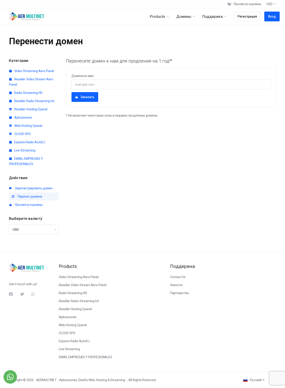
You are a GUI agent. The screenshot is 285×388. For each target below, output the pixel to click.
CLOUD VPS (22, 134)
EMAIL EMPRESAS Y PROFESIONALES (26, 161)
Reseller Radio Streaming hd (34, 101)
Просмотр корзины (28, 204)
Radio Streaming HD (28, 93)
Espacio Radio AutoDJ (29, 142)
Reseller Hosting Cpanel (30, 109)
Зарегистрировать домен (33, 188)
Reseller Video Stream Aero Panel (31, 81)
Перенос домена (29, 196)
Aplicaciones (23, 117)
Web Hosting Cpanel (28, 125)
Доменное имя (82, 76)
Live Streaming (24, 150)
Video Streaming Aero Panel (34, 71)
